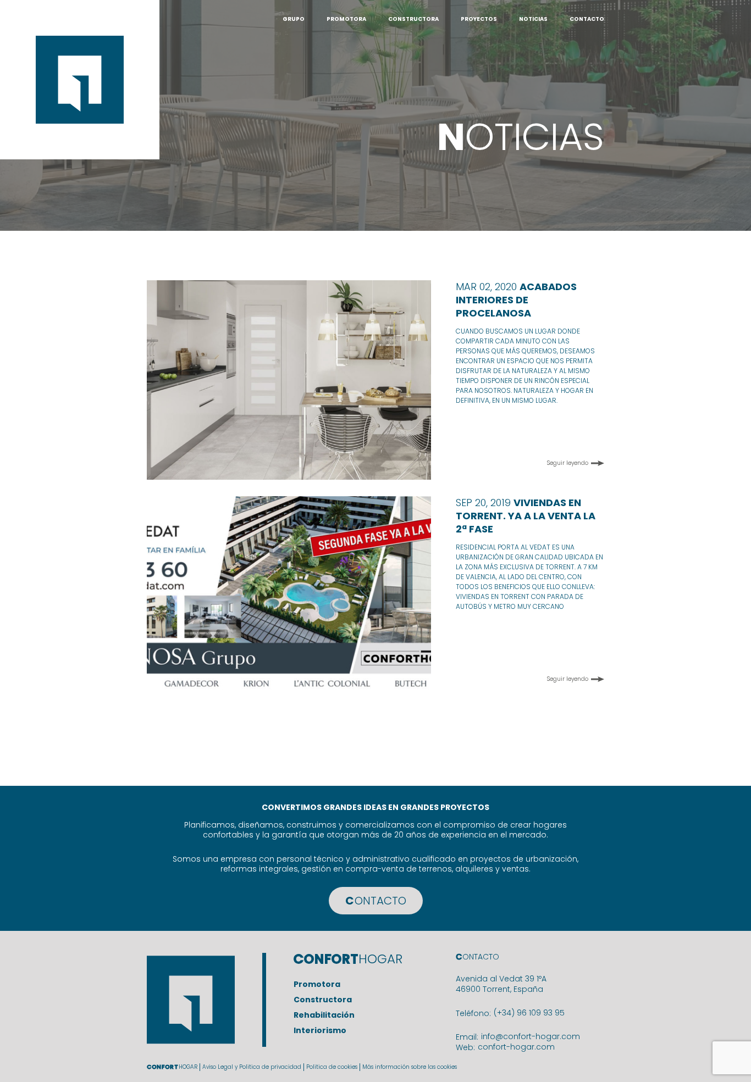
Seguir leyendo (567, 463)
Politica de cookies (331, 1067)
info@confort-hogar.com (530, 1036)
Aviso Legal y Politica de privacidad (251, 1067)
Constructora (413, 19)
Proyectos (479, 19)
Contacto (587, 19)
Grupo (294, 19)
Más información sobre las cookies (409, 1067)
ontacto (375, 900)
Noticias (533, 19)
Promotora (346, 19)
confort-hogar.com (516, 1047)
